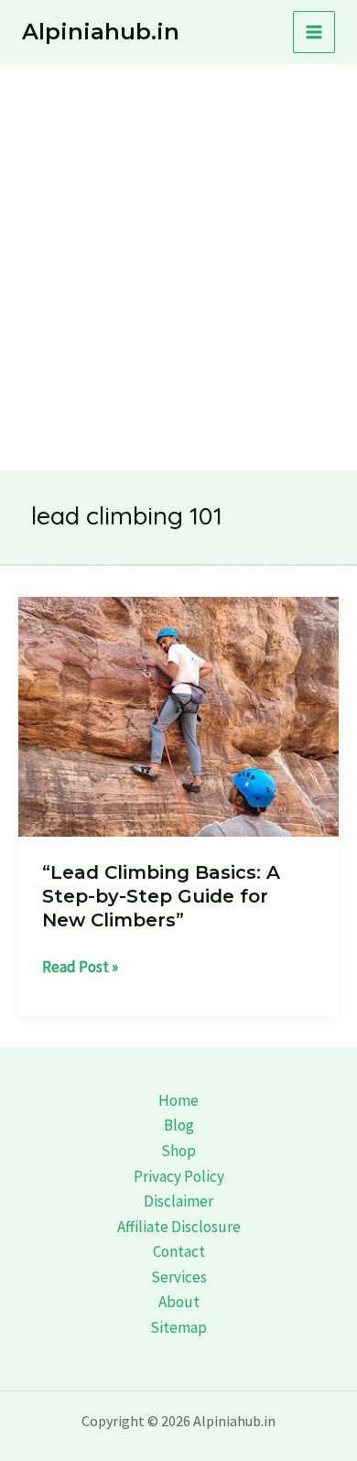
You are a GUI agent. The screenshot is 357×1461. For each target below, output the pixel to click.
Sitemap (178, 1327)
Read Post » (80, 968)
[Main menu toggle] (314, 32)
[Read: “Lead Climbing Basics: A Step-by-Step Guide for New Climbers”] (178, 715)
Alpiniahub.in (100, 31)
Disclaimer (178, 1201)
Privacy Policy (179, 1176)
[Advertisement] (178, 251)
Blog (179, 1125)
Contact (179, 1251)
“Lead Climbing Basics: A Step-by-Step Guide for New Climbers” (161, 896)
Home (178, 1100)
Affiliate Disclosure (179, 1227)
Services (179, 1277)
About (179, 1302)
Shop (178, 1151)
